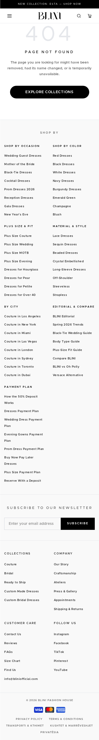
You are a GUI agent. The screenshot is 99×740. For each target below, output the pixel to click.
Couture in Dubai (17, 375)
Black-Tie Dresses (18, 172)
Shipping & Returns (68, 609)
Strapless (60, 295)
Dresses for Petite (18, 286)
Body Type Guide (66, 341)
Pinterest (61, 661)
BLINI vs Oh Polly (66, 366)
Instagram (61, 634)
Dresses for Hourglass (21, 269)
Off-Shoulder (63, 278)
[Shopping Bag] (89, 16)
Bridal (8, 573)
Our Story (61, 564)
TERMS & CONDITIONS (66, 719)
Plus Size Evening (18, 261)
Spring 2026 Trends (68, 324)
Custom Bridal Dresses (22, 600)
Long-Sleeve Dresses (69, 269)
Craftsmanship (65, 573)
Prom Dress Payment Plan (24, 449)
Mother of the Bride (19, 164)
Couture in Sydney (19, 358)
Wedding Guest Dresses (23, 155)
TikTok (59, 652)
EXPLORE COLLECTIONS (49, 92)
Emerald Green (64, 197)
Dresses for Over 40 (20, 295)
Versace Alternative (68, 375)
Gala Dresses (14, 206)
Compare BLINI (64, 358)
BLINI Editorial (64, 316)
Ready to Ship (15, 582)
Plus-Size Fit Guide (67, 350)
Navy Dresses (63, 180)
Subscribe (77, 523)
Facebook (61, 643)
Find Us (10, 670)
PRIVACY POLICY (29, 719)
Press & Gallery (65, 591)
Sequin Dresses (65, 244)
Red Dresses (62, 155)
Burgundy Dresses (67, 189)
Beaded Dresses (65, 252)
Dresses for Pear (17, 278)
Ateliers (60, 582)
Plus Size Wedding (18, 244)
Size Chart (12, 661)
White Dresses (64, 172)
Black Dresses (64, 164)
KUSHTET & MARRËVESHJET (71, 725)
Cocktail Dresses (17, 180)
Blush (57, 214)
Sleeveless (61, 286)
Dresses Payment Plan (21, 411)
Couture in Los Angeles (22, 316)
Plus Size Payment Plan (22, 472)
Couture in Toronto (19, 366)
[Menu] (9, 16)
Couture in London (18, 350)
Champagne (62, 206)
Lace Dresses (63, 235)
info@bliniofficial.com (21, 679)
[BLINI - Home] (49, 16)
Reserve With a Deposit (22, 480)
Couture (10, 564)
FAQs (8, 652)
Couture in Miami (17, 333)
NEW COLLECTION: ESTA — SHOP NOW (49, 4)
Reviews (10, 643)
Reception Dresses (19, 197)
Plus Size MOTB (16, 252)
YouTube (61, 670)
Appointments (65, 600)
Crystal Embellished (68, 261)
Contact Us (12, 634)
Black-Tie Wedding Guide (72, 333)
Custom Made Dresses (21, 591)
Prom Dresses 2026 (19, 189)
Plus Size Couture (18, 235)
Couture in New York (20, 324)
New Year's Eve (16, 214)
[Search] (79, 16)
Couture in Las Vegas (20, 341)
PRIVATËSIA (49, 732)
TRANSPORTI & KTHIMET (25, 725)
